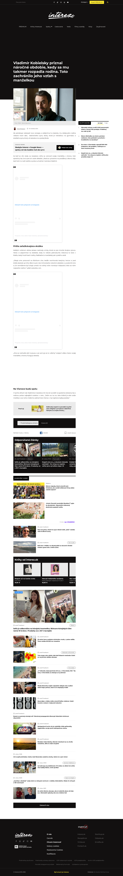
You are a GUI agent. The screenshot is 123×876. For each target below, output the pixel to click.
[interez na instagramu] (61, 2)
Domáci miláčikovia (69, 763)
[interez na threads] (19, 840)
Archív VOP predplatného (96, 860)
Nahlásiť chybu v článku (21, 433)
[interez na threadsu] (64, 2)
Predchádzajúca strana (29, 423)
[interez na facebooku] (54, 2)
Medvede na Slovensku (68, 652)
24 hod (100, 123)
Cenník (50, 838)
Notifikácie (51, 854)
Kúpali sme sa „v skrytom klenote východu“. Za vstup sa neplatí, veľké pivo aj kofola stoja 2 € (55, 464)
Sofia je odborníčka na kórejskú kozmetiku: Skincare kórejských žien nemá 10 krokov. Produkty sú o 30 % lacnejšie (27, 465)
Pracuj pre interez (20, 2)
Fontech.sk (82, 846)
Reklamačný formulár (63, 864)
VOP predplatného (80, 860)
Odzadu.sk (99, 838)
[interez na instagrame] (27, 840)
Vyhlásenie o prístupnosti (80, 864)
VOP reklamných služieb (64, 860)
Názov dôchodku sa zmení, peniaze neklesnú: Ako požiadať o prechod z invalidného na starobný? (93, 138)
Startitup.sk (99, 834)
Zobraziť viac (44, 805)
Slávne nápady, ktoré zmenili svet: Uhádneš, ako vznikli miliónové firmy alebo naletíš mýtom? (60, 487)
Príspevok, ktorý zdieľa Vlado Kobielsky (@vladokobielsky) (31, 235)
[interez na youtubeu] (67, 2)
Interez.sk (81, 834)
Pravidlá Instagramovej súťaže (44, 864)
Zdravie (30, 459)
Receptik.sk (82, 838)
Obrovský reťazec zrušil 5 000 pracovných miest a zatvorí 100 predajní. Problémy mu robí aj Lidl (95, 129)
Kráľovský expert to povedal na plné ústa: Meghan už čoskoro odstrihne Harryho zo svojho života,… (58, 408)
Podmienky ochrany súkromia (44, 860)
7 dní (106, 123)
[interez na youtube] (31, 840)
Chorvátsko (71, 668)
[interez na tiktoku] (57, 2)
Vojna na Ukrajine (70, 778)
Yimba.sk (81, 842)
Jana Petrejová (21, 128)
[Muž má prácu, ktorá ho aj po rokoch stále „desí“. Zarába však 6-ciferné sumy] (24, 531)
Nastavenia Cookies (55, 850)
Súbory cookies (53, 846)
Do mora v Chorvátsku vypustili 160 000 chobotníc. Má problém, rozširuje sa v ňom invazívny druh (94, 146)
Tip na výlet (56, 459)
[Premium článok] (19, 592)
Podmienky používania (26, 860)
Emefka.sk (99, 842)
